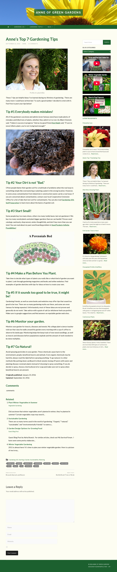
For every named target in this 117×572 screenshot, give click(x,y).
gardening (38, 463)
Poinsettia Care (87, 123)
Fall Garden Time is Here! (91, 230)
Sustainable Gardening (18, 418)
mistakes (47, 463)
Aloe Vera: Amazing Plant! (91, 190)
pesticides (64, 463)
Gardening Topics (36, 27)
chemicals (10, 463)
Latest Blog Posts (90, 118)
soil (21, 466)
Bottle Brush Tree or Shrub (65, 474)
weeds (36, 466)
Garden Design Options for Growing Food (25, 429)
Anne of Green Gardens (58, 12)
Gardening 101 (19, 27)
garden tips (28, 463)
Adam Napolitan (101, 566)
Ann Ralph (56, 123)
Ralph (16, 466)
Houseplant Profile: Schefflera (92, 267)
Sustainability (34, 460)
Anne (24, 43)
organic (55, 463)
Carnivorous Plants (89, 317)
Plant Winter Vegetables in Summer (23, 403)
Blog (49, 27)
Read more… (95, 154)
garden (19, 463)
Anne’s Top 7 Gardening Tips (32, 39)
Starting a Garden (24, 460)
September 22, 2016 (13, 43)
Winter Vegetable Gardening (20, 444)
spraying (28, 466)
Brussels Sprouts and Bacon (15, 474)
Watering (42, 460)
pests (9, 466)
